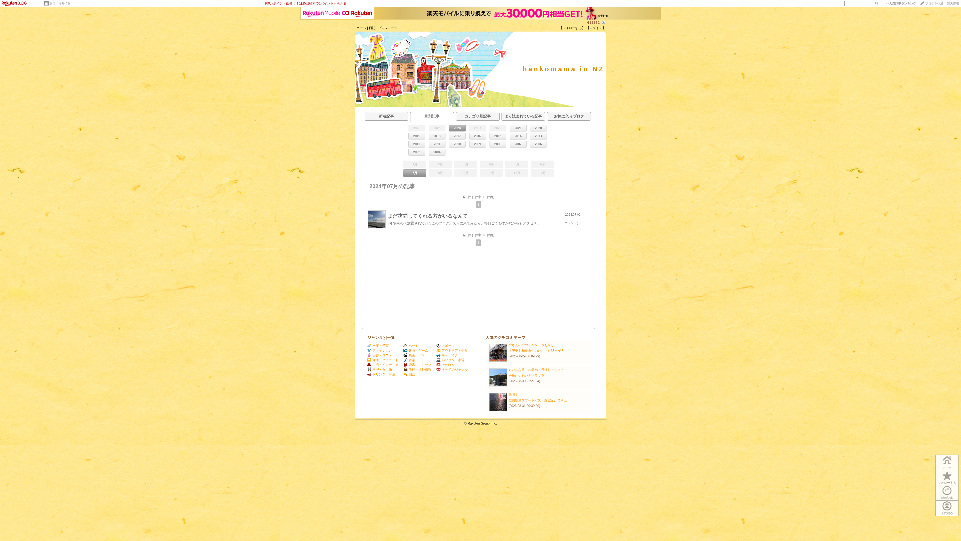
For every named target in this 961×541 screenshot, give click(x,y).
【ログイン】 (596, 28)
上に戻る (947, 513)
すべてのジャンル (455, 369)
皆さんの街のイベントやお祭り (531, 345)
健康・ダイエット (385, 360)
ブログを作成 (934, 3)
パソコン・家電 (453, 360)
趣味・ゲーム (418, 350)
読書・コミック (420, 365)
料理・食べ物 (382, 369)
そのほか (448, 365)
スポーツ (448, 346)
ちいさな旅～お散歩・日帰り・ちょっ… (538, 370)
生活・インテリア (385, 365)
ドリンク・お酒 (383, 374)
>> (901, 3)
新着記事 (947, 498)
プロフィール (388, 28)
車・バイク (450, 355)
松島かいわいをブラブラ (526, 375)
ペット (413, 346)
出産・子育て (382, 346)
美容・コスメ (382, 355)
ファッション (382, 350)
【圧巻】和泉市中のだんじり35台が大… (538, 351)
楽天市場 (953, 3)
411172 (593, 23)
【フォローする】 (572, 28)
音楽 (412, 360)
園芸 (412, 374)
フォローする (947, 482)
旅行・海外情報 (60, 3)
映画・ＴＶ (417, 355)
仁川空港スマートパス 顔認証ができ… (538, 400)
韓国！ (513, 394)
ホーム (361, 28)
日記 (372, 28)
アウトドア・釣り (455, 350)
